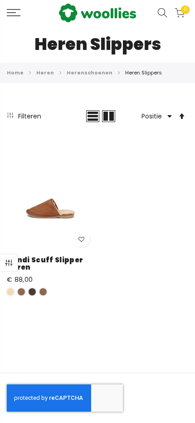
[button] (81, 239)
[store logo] (97, 13)
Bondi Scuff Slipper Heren (45, 263)
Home (15, 72)
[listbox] (50, 293)
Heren (45, 72)
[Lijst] (92, 116)
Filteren (9, 263)
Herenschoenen (90, 72)
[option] (10, 291)
